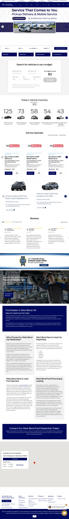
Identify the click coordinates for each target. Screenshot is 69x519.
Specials (51, 496)
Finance (40, 496)
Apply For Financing (42, 500)
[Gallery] (34, 26)
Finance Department (43, 498)
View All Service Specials (53, 134)
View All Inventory (34, 102)
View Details (41, 210)
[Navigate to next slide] (68, 27)
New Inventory (22, 497)
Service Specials (51, 502)
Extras (60, 496)
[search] (67, 4)
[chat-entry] (64, 513)
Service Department (33, 498)
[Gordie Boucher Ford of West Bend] (8, 4)
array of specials (23, 385)
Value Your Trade (61, 498)
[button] (34, 463)
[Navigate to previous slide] (1, 27)
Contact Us (7, 501)
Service (30, 496)
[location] (48, 1)
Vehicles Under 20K (23, 507)
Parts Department (32, 504)
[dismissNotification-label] (66, 505)
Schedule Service (62, 134)
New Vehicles (22, 500)
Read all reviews (64, 222)
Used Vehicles (22, 502)
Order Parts (31, 506)
